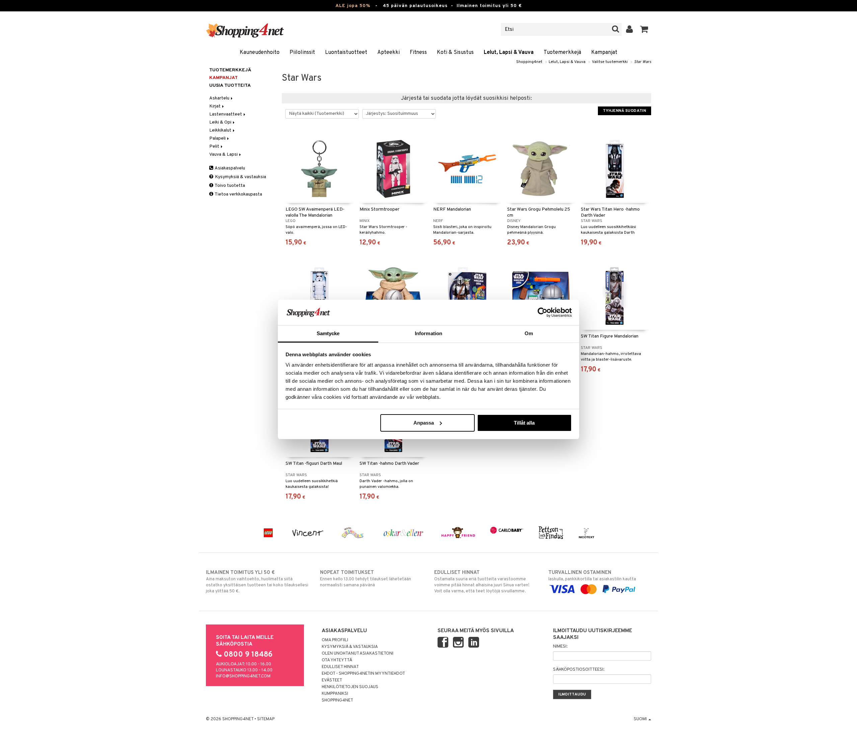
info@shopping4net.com (243, 676)
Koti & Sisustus (455, 52)
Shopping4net (529, 62)
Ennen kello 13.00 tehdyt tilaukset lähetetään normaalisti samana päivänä (365, 579)
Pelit (214, 146)
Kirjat (215, 106)
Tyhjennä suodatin (624, 111)
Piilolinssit (302, 52)
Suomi (641, 719)
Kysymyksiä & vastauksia (240, 177)
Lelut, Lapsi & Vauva (509, 52)
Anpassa (423, 423)
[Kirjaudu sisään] (629, 29)
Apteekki (388, 52)
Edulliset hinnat (340, 667)
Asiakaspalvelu (229, 168)
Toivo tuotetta (229, 186)
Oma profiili (335, 640)
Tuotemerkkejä (562, 52)
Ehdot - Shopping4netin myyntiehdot (363, 673)
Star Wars (642, 62)
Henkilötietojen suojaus (350, 687)
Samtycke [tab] (328, 333)
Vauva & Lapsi (224, 154)
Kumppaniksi (335, 693)
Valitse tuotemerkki (610, 62)
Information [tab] (428, 333)
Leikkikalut (220, 130)
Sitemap (266, 719)
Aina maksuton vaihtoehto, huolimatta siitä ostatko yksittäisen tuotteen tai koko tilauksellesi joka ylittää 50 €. (257, 582)
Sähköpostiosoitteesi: (578, 669)
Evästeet (332, 680)
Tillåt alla (524, 423)
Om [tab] (529, 333)
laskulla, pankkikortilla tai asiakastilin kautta (592, 576)
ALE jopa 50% (352, 6)
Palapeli (218, 138)
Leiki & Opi (220, 122)
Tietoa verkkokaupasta (238, 194)
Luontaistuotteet (346, 52)
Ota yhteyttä (337, 660)
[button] (644, 29)
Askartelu (219, 98)
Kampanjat (604, 52)
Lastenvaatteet (226, 114)
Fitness (418, 52)
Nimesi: (560, 646)
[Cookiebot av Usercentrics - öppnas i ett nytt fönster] (542, 312)
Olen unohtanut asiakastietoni (357, 653)
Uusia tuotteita (230, 85)
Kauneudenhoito (260, 52)
